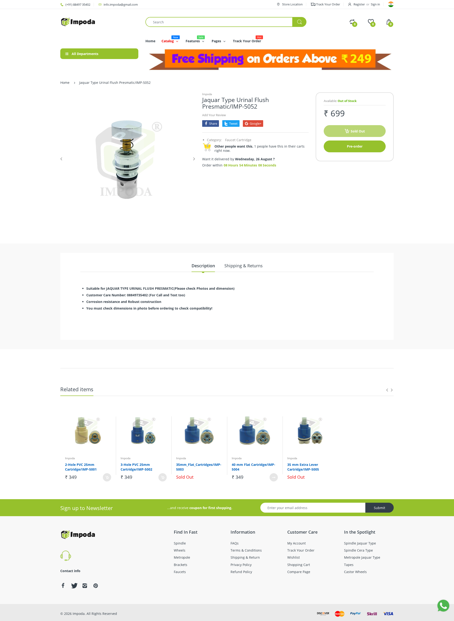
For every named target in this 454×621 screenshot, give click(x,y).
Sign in (375, 4)
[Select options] (274, 477)
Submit (379, 508)
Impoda (207, 94)
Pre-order (354, 146)
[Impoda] (78, 21)
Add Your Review (214, 115)
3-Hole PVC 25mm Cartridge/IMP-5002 (136, 467)
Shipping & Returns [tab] (243, 265)
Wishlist (101, 493)
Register (359, 4)
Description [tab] (203, 265)
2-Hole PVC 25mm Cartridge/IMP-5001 (81, 467)
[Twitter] (73, 585)
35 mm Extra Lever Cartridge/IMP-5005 (303, 467)
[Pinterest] (95, 585)
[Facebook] (62, 585)
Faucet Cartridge (238, 140)
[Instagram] (84, 585)
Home (65, 82)
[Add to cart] (107, 477)
